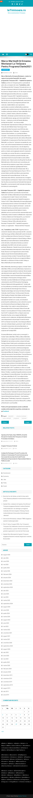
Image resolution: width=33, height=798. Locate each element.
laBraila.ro (12, 777)
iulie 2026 (6, 558)
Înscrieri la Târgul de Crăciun (6, 422)
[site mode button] (27, 54)
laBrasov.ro (4, 770)
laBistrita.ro (25, 775)
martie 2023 (6, 629)
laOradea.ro (4, 763)
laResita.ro (18, 777)
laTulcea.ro (22, 781)
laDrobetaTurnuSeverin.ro (20, 766)
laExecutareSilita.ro (15, 748)
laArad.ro (3, 775)
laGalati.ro (20, 757)
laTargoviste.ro (25, 779)
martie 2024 (6, 616)
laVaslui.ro (4, 773)
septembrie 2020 (8, 646)
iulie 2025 (6, 590)
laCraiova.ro (13, 757)
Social (5, 486)
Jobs (4, 479)
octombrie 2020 (7, 642)
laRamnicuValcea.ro (6, 766)
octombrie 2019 (7, 681)
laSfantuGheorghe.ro (19, 770)
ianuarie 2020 (7, 672)
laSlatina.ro (10, 779)
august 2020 (6, 649)
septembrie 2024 (8, 603)
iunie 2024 (6, 610)
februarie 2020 (7, 668)
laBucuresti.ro (13, 755)
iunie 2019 (6, 694)
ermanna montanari (21, 416)
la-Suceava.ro (5, 748)
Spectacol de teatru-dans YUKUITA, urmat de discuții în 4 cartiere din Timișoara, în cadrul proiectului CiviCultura (14, 436)
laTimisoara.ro (16, 10)
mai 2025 (5, 597)
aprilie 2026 (6, 567)
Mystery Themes (22, 796)
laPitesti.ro (12, 763)
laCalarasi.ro (19, 759)
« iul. (2, 731)
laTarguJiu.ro (5, 781)
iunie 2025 (6, 594)
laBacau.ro (10, 775)
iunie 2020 (6, 655)
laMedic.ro (11, 743)
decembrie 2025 (7, 581)
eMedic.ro (4, 743)
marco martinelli (7, 418)
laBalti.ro (3, 750)
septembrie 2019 (8, 685)
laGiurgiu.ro (12, 761)
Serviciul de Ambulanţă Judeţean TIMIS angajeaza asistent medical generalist (17, 520)
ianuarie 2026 (7, 577)
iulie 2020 (6, 652)
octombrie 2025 (7, 584)
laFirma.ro (19, 745)
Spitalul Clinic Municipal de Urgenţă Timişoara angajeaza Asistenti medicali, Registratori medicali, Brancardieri (17, 536)
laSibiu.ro (3, 779)
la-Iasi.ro (10, 770)
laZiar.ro (14, 745)
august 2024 (6, 607)
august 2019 (6, 688)
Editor (16, 72)
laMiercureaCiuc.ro (21, 761)
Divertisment (5, 69)
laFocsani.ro (4, 761)
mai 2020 (5, 659)
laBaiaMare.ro (18, 775)
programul (16, 418)
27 (16, 724)
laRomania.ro (5, 755)
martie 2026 (6, 571)
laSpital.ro (17, 743)
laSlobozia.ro (17, 779)
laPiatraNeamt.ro (11, 750)
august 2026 (6, 554)
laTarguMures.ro (14, 781)
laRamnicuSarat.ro (20, 763)
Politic (5, 483)
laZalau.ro (28, 781)
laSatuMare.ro (26, 777)
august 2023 (6, 620)
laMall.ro (8, 745)
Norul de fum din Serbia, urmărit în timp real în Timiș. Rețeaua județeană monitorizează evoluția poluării (17, 499)
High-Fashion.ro (20, 750)
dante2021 (11, 416)
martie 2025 (6, 600)
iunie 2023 (6, 623)
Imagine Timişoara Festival (29, 422)
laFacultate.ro (26, 745)
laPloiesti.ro (27, 757)
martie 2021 (6, 639)
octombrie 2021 (7, 633)
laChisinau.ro (24, 748)
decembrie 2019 (7, 675)
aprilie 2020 (6, 662)
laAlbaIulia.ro (11, 773)
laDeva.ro (26, 759)
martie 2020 (6, 665)
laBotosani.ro (5, 777)
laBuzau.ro (13, 759)
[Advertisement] (16, 35)
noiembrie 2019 (7, 678)
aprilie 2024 (6, 613)
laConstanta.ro (5, 757)
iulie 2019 (6, 691)
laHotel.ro (23, 743)
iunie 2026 (6, 561)
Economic (6, 476)
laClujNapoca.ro (22, 755)
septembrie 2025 (8, 587)
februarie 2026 (7, 574)
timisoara (24, 418)
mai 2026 (5, 564)
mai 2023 (5, 626)
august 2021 (6, 636)
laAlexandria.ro (20, 773)
